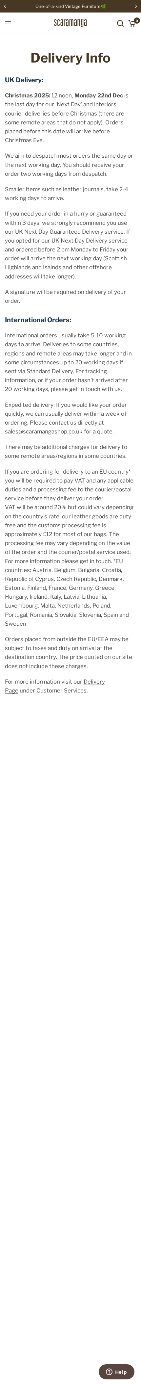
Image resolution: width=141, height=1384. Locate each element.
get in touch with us (95, 389)
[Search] (120, 23)
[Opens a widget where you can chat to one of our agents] (116, 1372)
